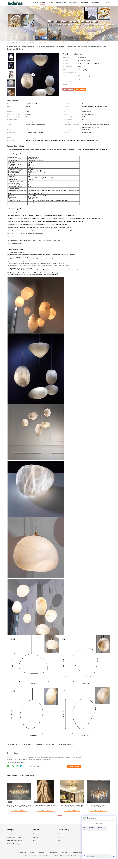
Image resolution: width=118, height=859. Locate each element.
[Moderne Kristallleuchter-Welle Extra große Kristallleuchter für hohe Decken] (98, 791)
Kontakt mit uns (85, 2)
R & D (59, 840)
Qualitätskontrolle (73, 2)
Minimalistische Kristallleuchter (45, 805)
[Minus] (114, 818)
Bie (33, 834)
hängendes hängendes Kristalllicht (65, 744)
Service (34, 840)
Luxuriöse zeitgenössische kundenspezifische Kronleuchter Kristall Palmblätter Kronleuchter (19, 806)
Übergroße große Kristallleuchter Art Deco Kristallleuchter (72, 806)
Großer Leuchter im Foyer (13, 844)
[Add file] (84, 856)
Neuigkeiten (53, 852)
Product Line (61, 834)
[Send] (113, 856)
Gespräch (69, 89)
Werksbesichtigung (61, 2)
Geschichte (35, 837)
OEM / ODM (61, 837)
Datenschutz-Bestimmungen (81, 852)
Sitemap (64, 852)
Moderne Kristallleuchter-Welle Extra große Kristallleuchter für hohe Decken (98, 806)
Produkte (42, 2)
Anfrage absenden (74, 766)
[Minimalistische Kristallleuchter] (45, 791)
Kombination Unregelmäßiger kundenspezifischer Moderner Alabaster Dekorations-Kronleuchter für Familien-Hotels (62, 42)
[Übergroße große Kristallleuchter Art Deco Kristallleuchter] (72, 791)
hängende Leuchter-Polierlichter (45, 744)
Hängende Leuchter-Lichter (26, 744)
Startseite (20, 852)
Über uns (50, 2)
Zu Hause (35, 2)
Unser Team (36, 844)
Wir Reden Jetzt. (96, 2)
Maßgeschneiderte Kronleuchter (15, 837)
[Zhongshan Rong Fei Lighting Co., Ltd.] (15, 3)
